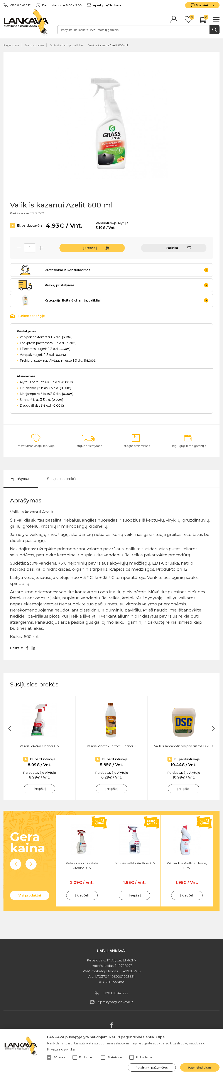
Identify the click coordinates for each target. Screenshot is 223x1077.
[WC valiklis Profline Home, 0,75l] (187, 840)
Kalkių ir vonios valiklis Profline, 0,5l (82, 865)
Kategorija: (73, 300)
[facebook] (111, 1025)
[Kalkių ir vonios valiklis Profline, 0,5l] (82, 840)
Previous (15, 864)
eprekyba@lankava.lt (108, 5)
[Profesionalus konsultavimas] (25, 270)
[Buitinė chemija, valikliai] (25, 300)
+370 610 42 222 (20, 5)
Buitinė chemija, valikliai (66, 45)
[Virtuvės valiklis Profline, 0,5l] (134, 840)
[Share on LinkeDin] (33, 648)
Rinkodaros (144, 1057)
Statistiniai (114, 1057)
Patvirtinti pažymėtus (151, 1067)
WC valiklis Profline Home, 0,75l (187, 865)
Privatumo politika (61, 1049)
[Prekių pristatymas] (25, 285)
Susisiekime (205, 5)
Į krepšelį (90, 248)
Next (31, 864)
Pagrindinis (11, 45)
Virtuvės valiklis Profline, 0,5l (134, 863)
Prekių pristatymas (59, 285)
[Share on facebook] (27, 648)
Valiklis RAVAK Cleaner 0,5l (39, 746)
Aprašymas (20, 479)
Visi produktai (30, 895)
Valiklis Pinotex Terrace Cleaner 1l (111, 746)
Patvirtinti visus (200, 1067)
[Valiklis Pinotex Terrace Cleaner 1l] (111, 720)
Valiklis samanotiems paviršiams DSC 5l (183, 746)
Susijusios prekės (62, 479)
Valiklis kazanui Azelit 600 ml (108, 45)
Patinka (172, 248)
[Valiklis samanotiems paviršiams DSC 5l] (183, 720)
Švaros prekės (34, 45)
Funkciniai (86, 1057)
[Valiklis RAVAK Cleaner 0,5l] (39, 720)
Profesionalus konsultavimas (67, 270)
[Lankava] (27, 22)
